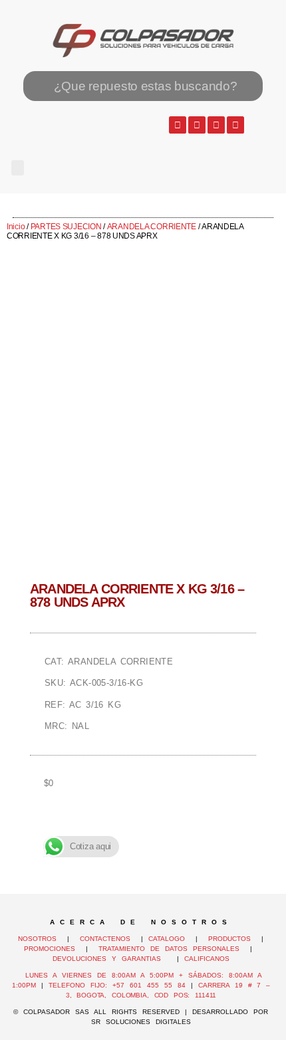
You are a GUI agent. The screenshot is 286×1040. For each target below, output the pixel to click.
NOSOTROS (37, 938)
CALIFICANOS (206, 958)
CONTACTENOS (105, 938)
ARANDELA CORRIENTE (151, 226)
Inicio (16, 226)
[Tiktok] (235, 125)
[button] (17, 167)
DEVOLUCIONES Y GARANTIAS (112, 958)
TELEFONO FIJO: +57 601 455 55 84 (117, 985)
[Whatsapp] (177, 125)
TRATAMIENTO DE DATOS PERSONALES (168, 948)
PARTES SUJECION (66, 226)
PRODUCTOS (229, 938)
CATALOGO (169, 938)
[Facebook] (197, 125)
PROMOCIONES (49, 948)
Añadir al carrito (143, 829)
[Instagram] (216, 125)
